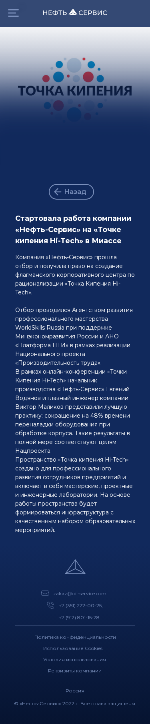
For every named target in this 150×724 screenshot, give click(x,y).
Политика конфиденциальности (75, 637)
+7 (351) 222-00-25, (81, 605)
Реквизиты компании (75, 671)
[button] (13, 12)
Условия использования (74, 659)
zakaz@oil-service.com (79, 593)
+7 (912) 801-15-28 (79, 617)
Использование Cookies (72, 648)
